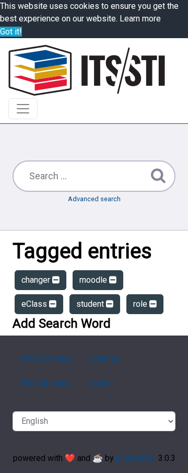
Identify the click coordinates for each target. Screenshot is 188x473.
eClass (35, 304)
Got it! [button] (11, 32)
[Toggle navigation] (23, 108)
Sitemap (104, 358)
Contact (101, 383)
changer (36, 280)
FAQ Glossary (45, 383)
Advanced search (94, 199)
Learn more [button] (140, 19)
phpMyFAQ (136, 458)
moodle (94, 280)
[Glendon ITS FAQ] (86, 70)
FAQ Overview (47, 358)
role (141, 304)
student (91, 304)
